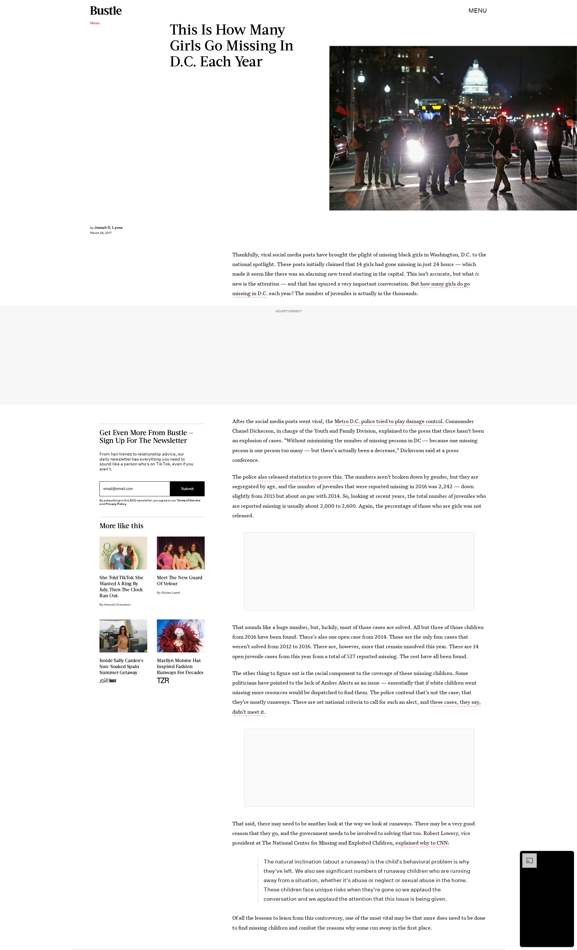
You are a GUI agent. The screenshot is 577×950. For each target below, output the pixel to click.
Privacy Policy (116, 504)
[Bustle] (106, 10)
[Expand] (526, 856)
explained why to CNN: (422, 842)
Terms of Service (188, 500)
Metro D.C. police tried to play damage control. (389, 421)
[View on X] (359, 571)
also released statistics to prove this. (300, 476)
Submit (187, 488)
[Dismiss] (567, 856)
